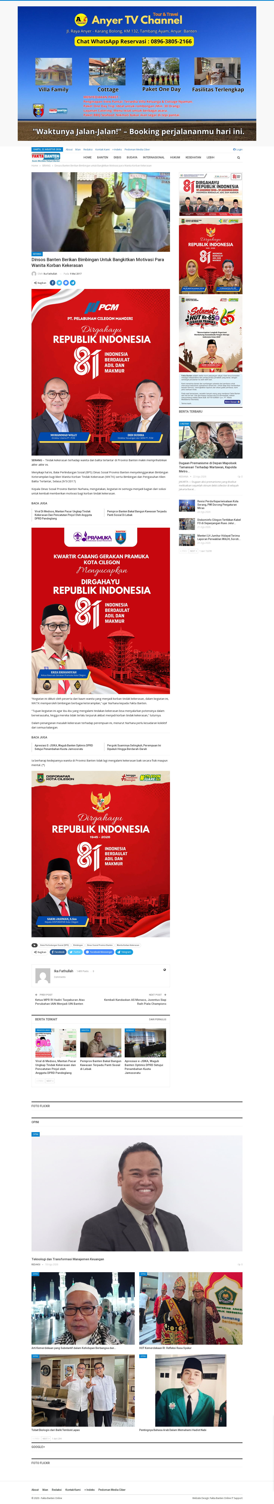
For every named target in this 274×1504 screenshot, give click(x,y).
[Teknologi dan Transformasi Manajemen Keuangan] (137, 1193)
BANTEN (102, 157)
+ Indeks (117, 149)
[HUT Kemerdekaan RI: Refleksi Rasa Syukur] (190, 1308)
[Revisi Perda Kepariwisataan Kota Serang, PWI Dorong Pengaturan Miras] (187, 506)
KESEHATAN (193, 157)
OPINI (35, 1134)
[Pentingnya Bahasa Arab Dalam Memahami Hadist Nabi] (190, 1390)
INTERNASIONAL (154, 157)
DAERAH (184, 424)
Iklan (78, 149)
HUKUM (175, 157)
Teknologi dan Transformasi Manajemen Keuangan (68, 1259)
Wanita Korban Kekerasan (128, 945)
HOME (88, 157)
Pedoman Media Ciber (137, 149)
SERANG (37, 254)
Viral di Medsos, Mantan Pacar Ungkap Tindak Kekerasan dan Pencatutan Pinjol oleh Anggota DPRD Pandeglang (63, 515)
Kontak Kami (102, 149)
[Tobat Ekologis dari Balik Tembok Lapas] (83, 1390)
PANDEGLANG (43, 1030)
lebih (210, 157)
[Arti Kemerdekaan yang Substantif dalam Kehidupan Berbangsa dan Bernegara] (83, 1308)
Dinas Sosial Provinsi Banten (100, 945)
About (69, 149)
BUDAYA (132, 157)
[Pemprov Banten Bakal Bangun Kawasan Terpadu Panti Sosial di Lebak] (101, 1042)
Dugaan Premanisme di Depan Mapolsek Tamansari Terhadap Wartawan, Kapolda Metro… (208, 467)
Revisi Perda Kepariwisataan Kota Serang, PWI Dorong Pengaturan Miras (217, 505)
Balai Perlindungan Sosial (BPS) (54, 945)
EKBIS (117, 157)
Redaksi (88, 149)
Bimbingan (78, 945)
